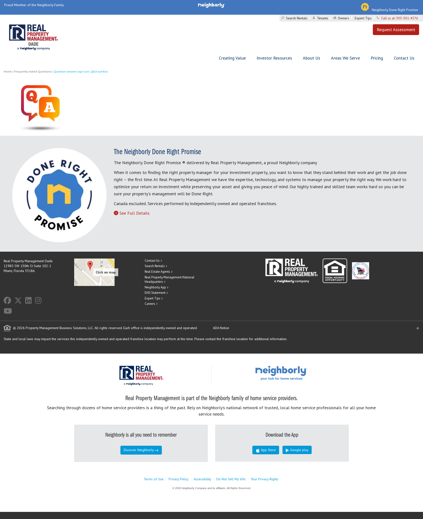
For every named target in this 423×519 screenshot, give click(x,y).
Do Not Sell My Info (231, 479)
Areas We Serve (345, 58)
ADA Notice (221, 328)
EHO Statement (155, 293)
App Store (268, 450)
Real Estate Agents (157, 272)
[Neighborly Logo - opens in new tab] (296, 373)
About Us (311, 58)
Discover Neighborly (139, 450)
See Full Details (134, 213)
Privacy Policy (178, 479)
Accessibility (202, 479)
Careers (150, 304)
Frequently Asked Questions (33, 71)
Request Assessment (396, 29)
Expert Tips (363, 18)
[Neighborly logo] (211, 5)
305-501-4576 (407, 18)
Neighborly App (155, 287)
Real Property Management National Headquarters (169, 279)
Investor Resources (274, 58)
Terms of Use (154, 479)
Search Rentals (296, 18)
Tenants (322, 18)
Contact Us (404, 58)
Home (8, 71)
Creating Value (232, 58)
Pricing (377, 58)
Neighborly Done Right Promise (395, 10)
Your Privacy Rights (264, 479)
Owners (343, 18)
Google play (298, 450)
